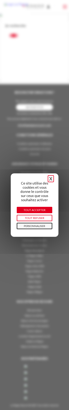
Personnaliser (34, 225)
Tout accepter (34, 209)
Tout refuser (34, 217)
